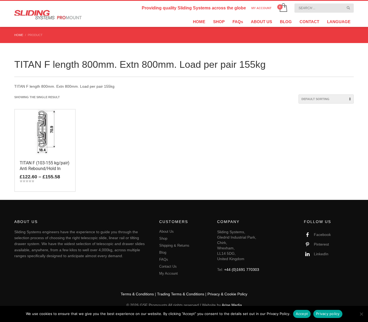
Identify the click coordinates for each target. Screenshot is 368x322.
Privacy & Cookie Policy (227, 294)
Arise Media (232, 305)
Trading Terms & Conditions (180, 294)
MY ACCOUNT (261, 8)
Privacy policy (328, 314)
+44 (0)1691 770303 (241, 269)
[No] (361, 314)
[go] (348, 8)
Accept (302, 314)
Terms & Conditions (137, 294)
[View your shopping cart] (283, 8)
